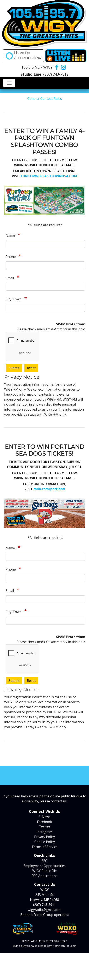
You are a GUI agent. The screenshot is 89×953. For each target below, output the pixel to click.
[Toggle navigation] (9, 83)
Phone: (11, 256)
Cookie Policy (44, 841)
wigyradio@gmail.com (44, 909)
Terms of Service (44, 846)
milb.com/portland (49, 489)
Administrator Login (64, 946)
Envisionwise (30, 946)
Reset (31, 368)
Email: (10, 278)
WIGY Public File (44, 870)
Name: (11, 235)
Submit (13, 368)
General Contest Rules (44, 98)
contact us (59, 801)
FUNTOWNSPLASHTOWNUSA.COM (49, 176)
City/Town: (14, 299)
